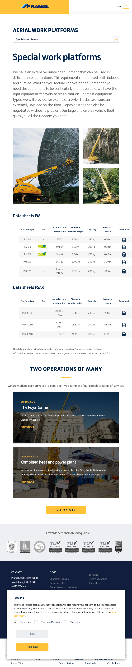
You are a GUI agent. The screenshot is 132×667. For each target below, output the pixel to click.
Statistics (75, 622)
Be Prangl (94, 575)
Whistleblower (114, 663)
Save (32, 633)
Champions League (60, 579)
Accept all (32, 646)
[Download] (124, 239)
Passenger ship (57, 583)
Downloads (90, 663)
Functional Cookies (50, 622)
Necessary (25, 622)
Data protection (66, 663)
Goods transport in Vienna (63, 587)
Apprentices (95, 583)
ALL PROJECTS (66, 510)
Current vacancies (98, 579)
